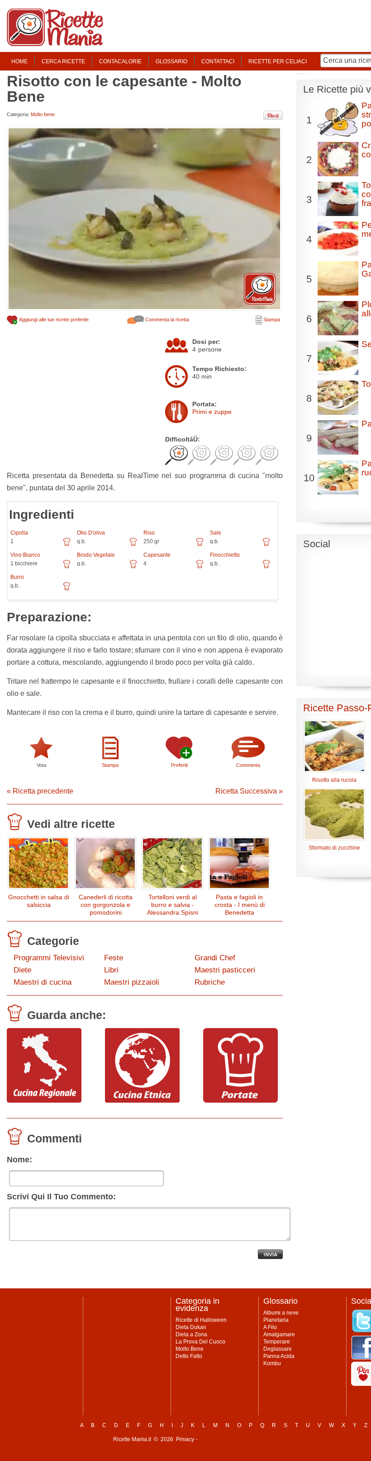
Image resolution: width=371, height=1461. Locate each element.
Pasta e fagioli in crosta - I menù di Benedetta (239, 904)
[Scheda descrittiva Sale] (266, 545)
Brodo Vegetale (96, 555)
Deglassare (277, 1349)
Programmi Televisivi (49, 958)
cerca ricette (63, 61)
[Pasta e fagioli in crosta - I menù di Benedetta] (239, 865)
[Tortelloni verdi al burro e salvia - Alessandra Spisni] (172, 865)
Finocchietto (225, 555)
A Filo (270, 1327)
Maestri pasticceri (225, 970)
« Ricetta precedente (40, 791)
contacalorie (120, 61)
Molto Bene (190, 1349)
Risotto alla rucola (334, 780)
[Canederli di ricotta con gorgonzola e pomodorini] (105, 865)
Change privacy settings (228, 1439)
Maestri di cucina (42, 982)
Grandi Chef (215, 958)
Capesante (157, 555)
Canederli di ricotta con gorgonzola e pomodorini (106, 904)
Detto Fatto (189, 1356)
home (19, 61)
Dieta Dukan (191, 1327)
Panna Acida (279, 1356)
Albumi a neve (281, 1313)
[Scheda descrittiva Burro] (66, 589)
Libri (111, 970)
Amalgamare (279, 1334)
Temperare (276, 1342)
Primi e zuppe (212, 411)
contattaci (217, 61)
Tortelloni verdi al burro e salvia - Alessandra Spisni (172, 904)
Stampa (271, 319)
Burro (17, 577)
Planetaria (276, 1320)
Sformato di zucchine (334, 848)
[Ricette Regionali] (44, 1100)
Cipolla (19, 533)
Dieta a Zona (191, 1334)
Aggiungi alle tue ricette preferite (53, 319)
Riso (149, 533)
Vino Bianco (25, 555)
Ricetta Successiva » (249, 791)
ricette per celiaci (277, 61)
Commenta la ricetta (166, 319)
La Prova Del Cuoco (200, 1342)
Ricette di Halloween (201, 1320)
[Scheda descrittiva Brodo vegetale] (133, 567)
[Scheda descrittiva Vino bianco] (66, 567)
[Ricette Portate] (240, 1100)
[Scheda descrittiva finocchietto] (266, 567)
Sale (215, 533)
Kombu (272, 1363)
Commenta (248, 765)
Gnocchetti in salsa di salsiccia (38, 900)
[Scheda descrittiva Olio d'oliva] (133, 545)
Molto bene (43, 114)
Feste (113, 958)
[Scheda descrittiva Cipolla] (66, 545)
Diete (22, 970)
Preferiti (179, 765)
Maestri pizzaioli (131, 982)
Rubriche (210, 982)
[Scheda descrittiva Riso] (199, 545)
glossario (171, 61)
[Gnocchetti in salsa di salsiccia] (38, 865)
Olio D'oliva (91, 533)
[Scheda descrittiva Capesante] (199, 567)
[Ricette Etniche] (142, 1100)
